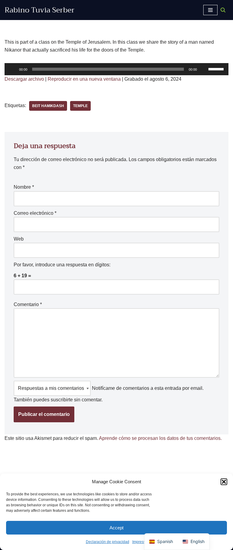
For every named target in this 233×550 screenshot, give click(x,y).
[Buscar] (223, 10)
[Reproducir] (12, 69)
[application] (116, 69)
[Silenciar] (204, 69)
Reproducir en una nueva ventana (84, 79)
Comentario (28, 304)
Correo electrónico (35, 213)
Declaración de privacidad (107, 542)
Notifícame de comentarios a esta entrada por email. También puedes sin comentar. (109, 394)
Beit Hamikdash (48, 106)
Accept (116, 527)
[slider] (216, 68)
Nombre (24, 187)
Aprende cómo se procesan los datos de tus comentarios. (160, 438)
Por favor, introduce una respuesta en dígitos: (62, 264)
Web (19, 238)
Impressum (141, 542)
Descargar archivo (24, 79)
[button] (224, 482)
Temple (80, 106)
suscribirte (62, 399)
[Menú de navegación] (210, 10)
